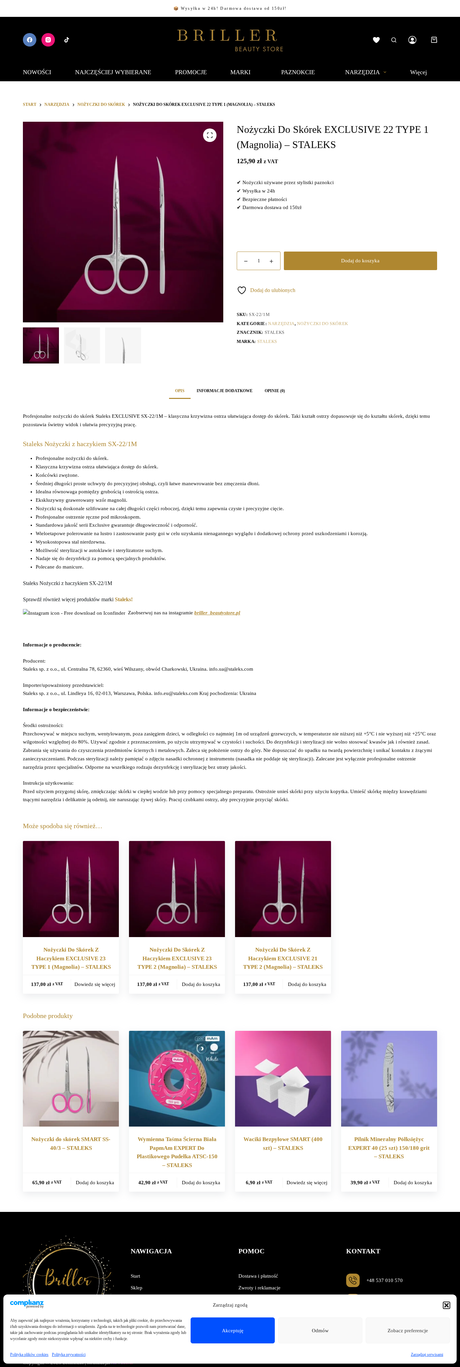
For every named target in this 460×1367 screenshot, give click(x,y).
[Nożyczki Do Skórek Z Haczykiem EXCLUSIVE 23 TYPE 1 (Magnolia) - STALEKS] (71, 889)
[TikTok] (66, 40)
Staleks (275, 332)
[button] (446, 1305)
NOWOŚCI (37, 72)
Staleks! (124, 599)
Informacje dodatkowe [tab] (225, 390)
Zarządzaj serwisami (427, 1354)
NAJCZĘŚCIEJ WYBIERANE (113, 72)
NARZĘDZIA (362, 72)
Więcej (418, 72)
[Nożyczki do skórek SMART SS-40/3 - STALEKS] (71, 1079)
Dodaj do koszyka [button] (201, 984)
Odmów (320, 1330)
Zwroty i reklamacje (259, 1287)
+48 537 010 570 (384, 1280)
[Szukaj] (393, 39)
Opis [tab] (180, 390)
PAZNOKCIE (298, 72)
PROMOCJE (191, 72)
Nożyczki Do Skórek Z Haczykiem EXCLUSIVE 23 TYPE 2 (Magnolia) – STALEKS (177, 958)
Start (135, 1276)
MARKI (240, 72)
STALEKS (267, 341)
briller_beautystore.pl (217, 612)
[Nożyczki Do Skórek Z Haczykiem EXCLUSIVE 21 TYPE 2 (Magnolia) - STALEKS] (283, 889)
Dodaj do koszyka (360, 261)
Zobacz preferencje (408, 1330)
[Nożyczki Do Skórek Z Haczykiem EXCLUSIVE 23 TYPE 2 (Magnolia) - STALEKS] (177, 889)
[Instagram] (48, 40)
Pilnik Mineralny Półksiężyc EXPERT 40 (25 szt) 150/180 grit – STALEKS (389, 1148)
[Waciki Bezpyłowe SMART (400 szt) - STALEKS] (283, 1079)
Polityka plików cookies (29, 1354)
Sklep (136, 1287)
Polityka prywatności (69, 1354)
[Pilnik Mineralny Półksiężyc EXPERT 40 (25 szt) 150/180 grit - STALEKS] (389, 1079)
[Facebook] (29, 40)
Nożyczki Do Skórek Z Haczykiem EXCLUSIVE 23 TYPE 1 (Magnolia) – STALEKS (71, 958)
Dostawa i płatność (258, 1276)
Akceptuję (232, 1330)
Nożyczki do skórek (322, 323)
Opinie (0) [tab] (275, 390)
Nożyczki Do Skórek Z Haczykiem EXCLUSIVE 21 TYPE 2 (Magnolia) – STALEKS (283, 958)
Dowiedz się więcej (94, 984)
